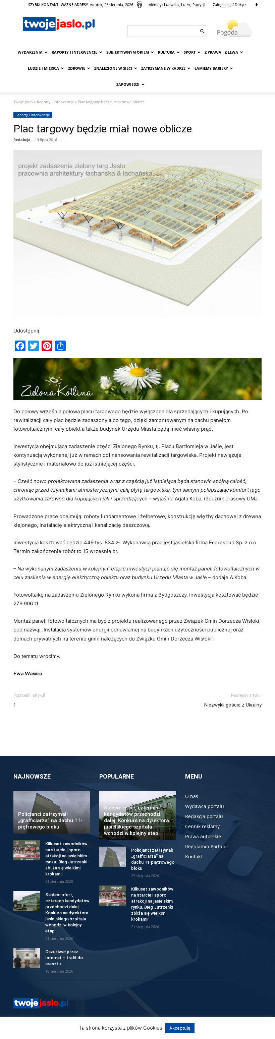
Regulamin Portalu (206, 846)
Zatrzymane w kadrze (163, 68)
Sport (190, 52)
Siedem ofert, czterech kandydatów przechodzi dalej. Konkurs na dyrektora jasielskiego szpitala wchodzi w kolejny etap (67, 912)
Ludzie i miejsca (43, 68)
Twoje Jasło (23, 101)
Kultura (166, 52)
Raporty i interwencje (74, 52)
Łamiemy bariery (211, 68)
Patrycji (198, 4)
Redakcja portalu (204, 816)
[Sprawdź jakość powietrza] (139, 4)
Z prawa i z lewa (221, 52)
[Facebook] (257, 4)
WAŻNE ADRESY (74, 4)
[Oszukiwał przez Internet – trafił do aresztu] (26, 958)
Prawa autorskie (203, 836)
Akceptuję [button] (179, 1028)
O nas (191, 796)
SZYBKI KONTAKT (43, 4)
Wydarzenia (30, 52)
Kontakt (193, 856)
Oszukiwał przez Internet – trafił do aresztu (64, 957)
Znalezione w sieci (113, 68)
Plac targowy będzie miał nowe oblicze (102, 128)
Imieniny (154, 4)
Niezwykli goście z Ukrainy (233, 705)
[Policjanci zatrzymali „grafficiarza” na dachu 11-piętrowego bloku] (112, 857)
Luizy (185, 4)
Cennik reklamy (202, 826)
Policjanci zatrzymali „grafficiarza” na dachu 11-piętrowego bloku (50, 820)
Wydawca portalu (204, 806)
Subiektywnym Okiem (127, 52)
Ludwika (171, 4)
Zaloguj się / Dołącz (229, 4)
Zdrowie (76, 68)
